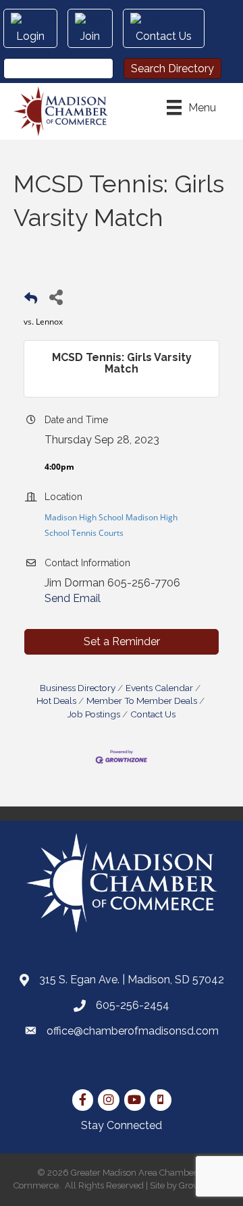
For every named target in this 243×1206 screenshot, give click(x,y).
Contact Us (153, 714)
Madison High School (84, 517)
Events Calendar (159, 687)
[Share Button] (55, 296)
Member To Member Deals (141, 700)
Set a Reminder (122, 641)
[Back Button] (30, 301)
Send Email (73, 598)
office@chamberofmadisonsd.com (133, 1030)
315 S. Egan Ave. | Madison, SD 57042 (131, 979)
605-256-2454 (132, 1005)
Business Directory (77, 687)
